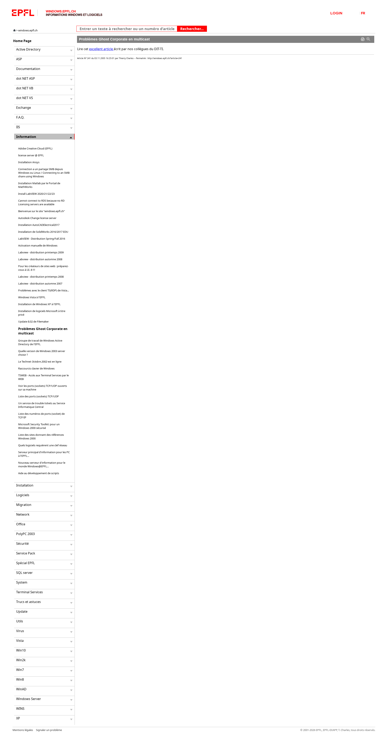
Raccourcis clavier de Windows (36, 368)
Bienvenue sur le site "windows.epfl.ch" (41, 211)
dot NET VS (24, 98)
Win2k (21, 660)
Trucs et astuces (28, 602)
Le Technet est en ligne (39, 361)
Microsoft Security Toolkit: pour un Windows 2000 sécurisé (39, 426)
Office (20, 524)
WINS (20, 708)
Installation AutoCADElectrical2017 (38, 225)
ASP (19, 59)
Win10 (21, 650)
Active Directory (28, 49)
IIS (18, 127)
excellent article (101, 49)
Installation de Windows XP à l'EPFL (39, 304)
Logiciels (22, 495)
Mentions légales (23, 730)
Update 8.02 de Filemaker (33, 321)
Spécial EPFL (25, 563)
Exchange (23, 107)
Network (23, 514)
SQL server (24, 572)
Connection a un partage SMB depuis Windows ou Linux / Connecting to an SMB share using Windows (44, 172)
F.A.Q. (20, 117)
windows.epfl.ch (28, 30)
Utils (19, 621)
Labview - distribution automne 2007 (40, 283)
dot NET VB (24, 88)
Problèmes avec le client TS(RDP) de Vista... (43, 290)
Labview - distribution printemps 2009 (41, 252)
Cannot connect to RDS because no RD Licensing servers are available (41, 202)
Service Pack (25, 553)
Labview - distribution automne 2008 (40, 259)
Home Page (22, 41)
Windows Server (28, 699)
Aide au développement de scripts (38, 473)
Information (26, 136)
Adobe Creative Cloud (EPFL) (35, 148)
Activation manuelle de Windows (37, 245)
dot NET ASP (25, 78)
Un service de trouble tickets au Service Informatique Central (41, 405)
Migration (23, 504)
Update (21, 611)
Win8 (20, 679)
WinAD (21, 689)
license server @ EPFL (31, 155)
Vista (20, 640)
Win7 (20, 669)
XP (18, 718)
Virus (20, 631)
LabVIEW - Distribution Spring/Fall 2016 (41, 238)
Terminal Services (29, 592)
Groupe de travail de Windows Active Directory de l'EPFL (40, 342)
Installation (24, 485)
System (21, 582)
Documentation (28, 69)
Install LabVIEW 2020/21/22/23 (36, 194)
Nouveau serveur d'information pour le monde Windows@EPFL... (41, 464)
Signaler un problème (49, 730)
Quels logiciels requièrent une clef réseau (42, 445)
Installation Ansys (28, 162)
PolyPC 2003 (25, 534)
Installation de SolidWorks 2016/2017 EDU (43, 232)
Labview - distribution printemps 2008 (41, 276)
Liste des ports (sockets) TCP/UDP (38, 396)
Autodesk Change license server (37, 218)
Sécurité (22, 543)
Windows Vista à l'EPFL (31, 297)
